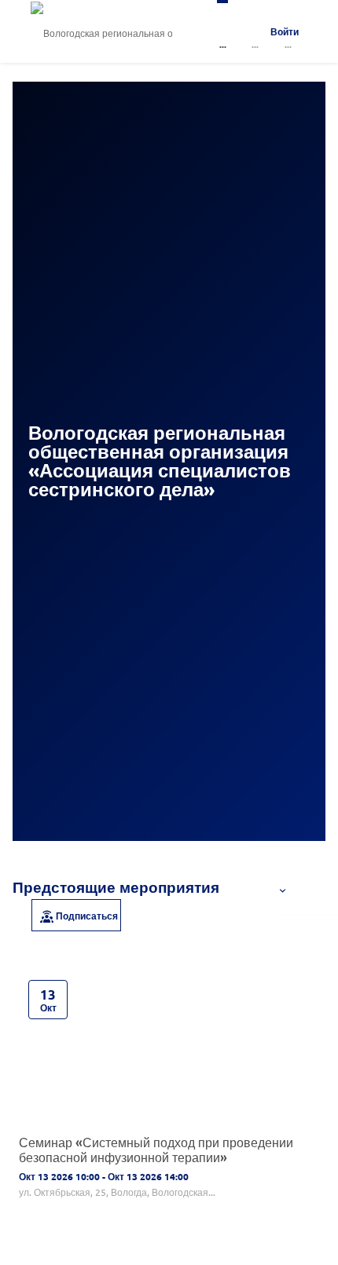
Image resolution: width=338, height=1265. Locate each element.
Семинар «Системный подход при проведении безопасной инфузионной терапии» (156, 1149)
